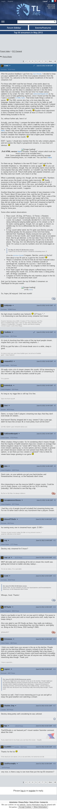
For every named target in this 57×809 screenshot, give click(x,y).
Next (50, 61)
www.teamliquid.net (40, 94)
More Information (40, 807)
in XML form (20, 98)
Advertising (13, 802)
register (32, 791)
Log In (3, 1)
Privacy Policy (23, 802)
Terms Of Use (34, 802)
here (19, 151)
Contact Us (44, 802)
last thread (37, 74)
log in (23, 791)
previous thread (18, 255)
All (55, 61)
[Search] (54, 21)
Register (10, 1)
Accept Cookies (25, 807)
